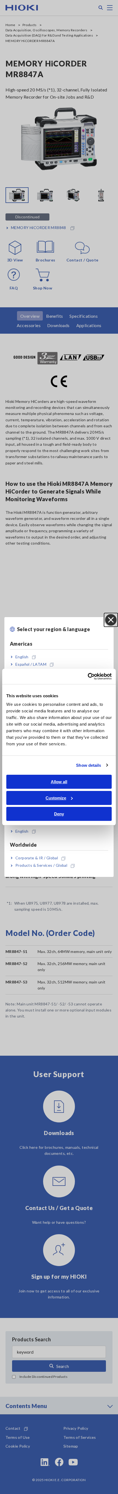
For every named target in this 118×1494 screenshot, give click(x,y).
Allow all (59, 781)
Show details (88, 765)
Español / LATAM (30, 664)
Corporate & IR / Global (36, 857)
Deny (59, 814)
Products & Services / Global (41, 865)
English (22, 656)
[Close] (111, 620)
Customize (56, 798)
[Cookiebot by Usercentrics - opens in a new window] (88, 676)
